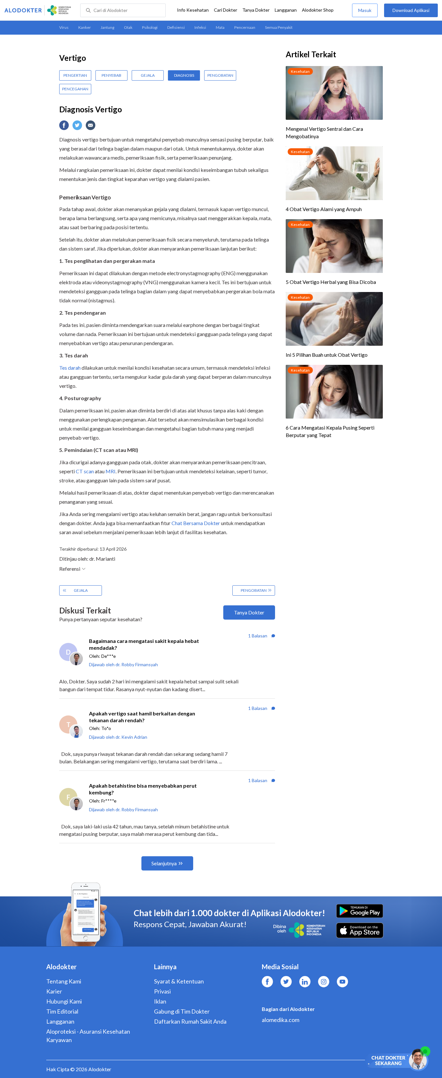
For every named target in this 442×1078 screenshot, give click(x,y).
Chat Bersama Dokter (195, 523)
